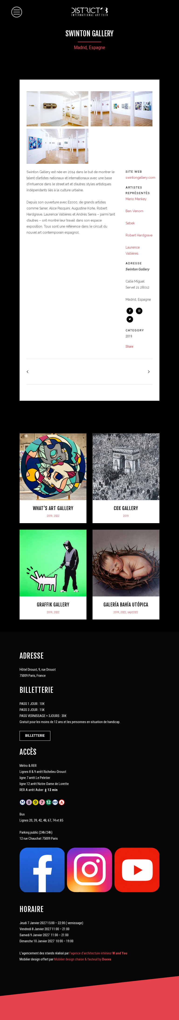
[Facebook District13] (42, 870)
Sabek (130, 223)
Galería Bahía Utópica (125, 605)
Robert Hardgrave (139, 235)
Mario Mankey (136, 199)
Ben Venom (134, 211)
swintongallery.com (140, 177)
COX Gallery (126, 508)
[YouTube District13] (136, 870)
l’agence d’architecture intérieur (98, 953)
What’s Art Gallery (53, 508)
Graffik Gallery (53, 605)
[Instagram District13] (89, 870)
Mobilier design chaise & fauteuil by (82, 959)
